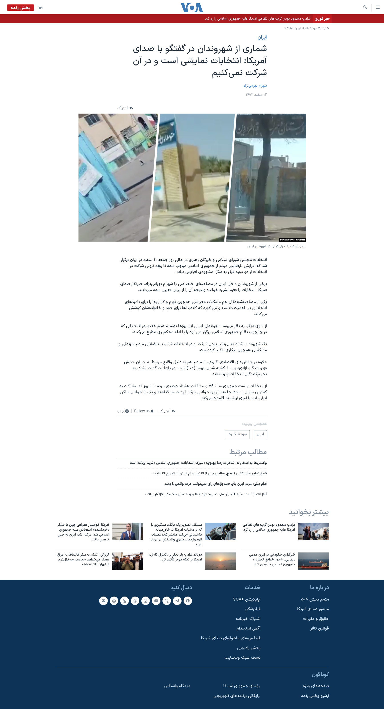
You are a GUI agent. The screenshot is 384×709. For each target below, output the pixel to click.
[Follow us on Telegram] (177, 601)
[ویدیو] (40, 7)
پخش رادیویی (248, 648)
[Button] (125, 108)
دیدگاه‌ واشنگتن (177, 686)
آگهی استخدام (248, 629)
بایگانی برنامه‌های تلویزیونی (237, 696)
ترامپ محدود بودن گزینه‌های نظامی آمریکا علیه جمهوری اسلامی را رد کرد (257, 18)
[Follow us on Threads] (135, 601)
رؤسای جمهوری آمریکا (241, 686)
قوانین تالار (319, 629)
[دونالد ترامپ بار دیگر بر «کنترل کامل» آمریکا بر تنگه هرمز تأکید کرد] (220, 561)
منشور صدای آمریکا (313, 609)
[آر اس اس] (124, 601)
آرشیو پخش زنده (315, 696)
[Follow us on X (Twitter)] (166, 601)
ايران (262, 37)
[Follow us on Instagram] (145, 601)
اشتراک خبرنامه (248, 619)
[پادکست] (114, 601)
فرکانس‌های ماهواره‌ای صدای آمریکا (230, 638)
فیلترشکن (252, 609)
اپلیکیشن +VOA (246, 600)
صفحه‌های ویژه (316, 686)
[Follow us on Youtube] (156, 601)
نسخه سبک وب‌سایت (242, 658)
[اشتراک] (103, 601)
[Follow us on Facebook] (188, 601)
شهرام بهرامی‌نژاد (255, 85)
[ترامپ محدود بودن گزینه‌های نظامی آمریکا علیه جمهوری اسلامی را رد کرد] (313, 531)
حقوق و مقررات (316, 619)
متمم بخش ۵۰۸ (315, 600)
